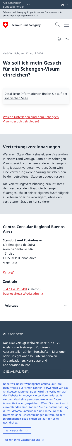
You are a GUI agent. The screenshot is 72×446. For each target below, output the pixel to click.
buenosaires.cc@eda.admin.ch (24, 293)
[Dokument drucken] (59, 38)
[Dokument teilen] (67, 38)
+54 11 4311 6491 (15, 289)
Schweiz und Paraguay (26, 25)
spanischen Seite (16, 98)
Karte (7, 272)
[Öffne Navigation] (66, 24)
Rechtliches (10, 422)
